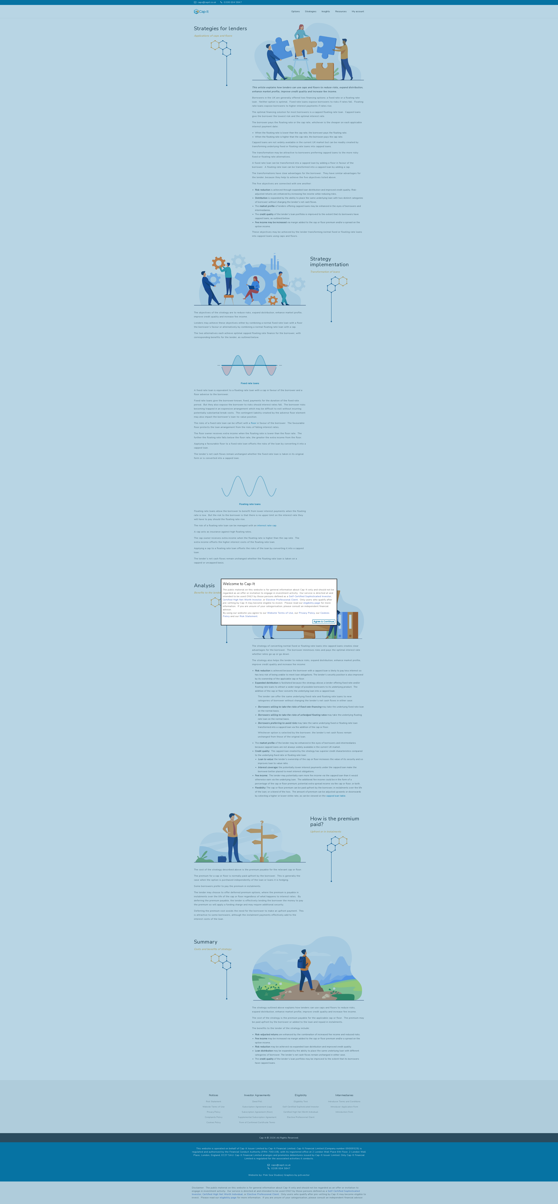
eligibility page (311, 603)
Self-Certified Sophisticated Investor (310, 596)
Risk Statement (248, 616)
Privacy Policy (307, 613)
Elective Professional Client (282, 599)
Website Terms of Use (280, 613)
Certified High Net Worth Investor (242, 599)
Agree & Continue (324, 621)
